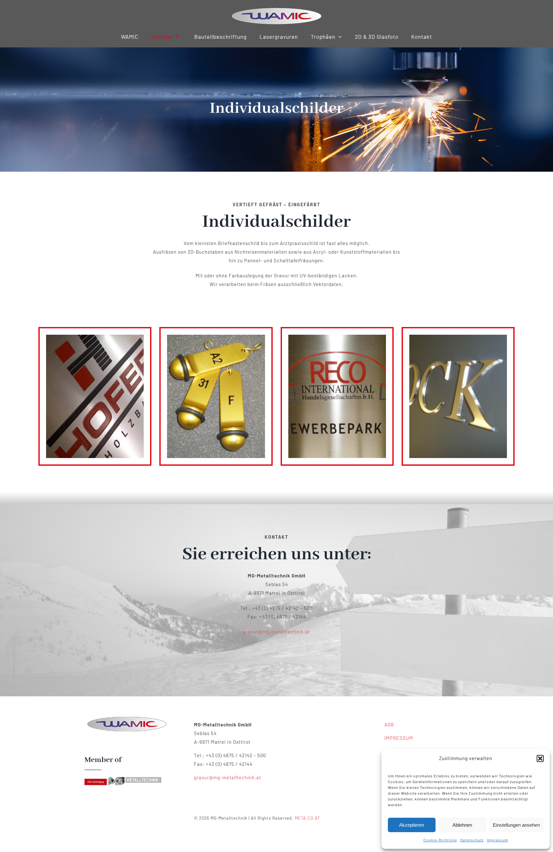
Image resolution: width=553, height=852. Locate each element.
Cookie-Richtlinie (440, 840)
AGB (389, 724)
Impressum (497, 840)
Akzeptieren (411, 825)
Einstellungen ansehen (516, 825)
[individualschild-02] (126, 718)
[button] (540, 758)
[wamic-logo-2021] (276, 9)
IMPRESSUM (398, 738)
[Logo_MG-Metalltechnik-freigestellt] (122, 779)
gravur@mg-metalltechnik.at (276, 632)
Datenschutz (472, 840)
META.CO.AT (307, 818)
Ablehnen (462, 825)
